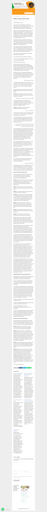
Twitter (25, 367)
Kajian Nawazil (17, 16)
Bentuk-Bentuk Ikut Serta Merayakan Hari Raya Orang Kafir (28, 374)
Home (14, 16)
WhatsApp (29, 367)
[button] (2, 509)
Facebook (20, 367)
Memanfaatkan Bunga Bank (18, 373)
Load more (23, 501)
